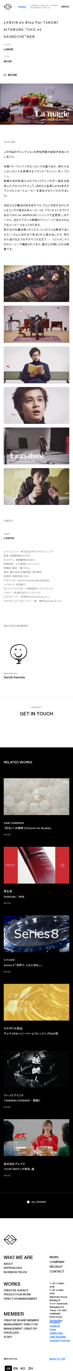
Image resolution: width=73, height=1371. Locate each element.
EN (15, 1368)
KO (23, 1368)
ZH (30, 1368)
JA (8, 1368)
